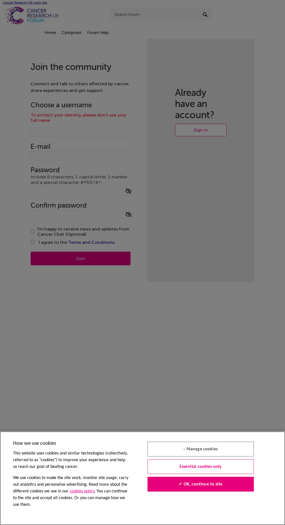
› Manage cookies (200, 449)
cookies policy (82, 491)
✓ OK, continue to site (200, 484)
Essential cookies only (201, 467)
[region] (142, 478)
